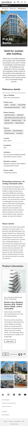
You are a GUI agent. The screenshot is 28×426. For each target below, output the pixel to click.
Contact (6, 421)
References (13, 8)
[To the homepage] (6, 2)
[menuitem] (3, 395)
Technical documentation (9, 403)
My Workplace (6, 400)
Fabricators (5, 8)
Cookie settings (14, 424)
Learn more (10, 341)
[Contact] (18, 2)
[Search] (22, 2)
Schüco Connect (6, 406)
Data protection (17, 421)
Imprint (10, 421)
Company (4, 411)
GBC (23, 421)
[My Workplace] (14, 2)
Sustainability (5, 415)
